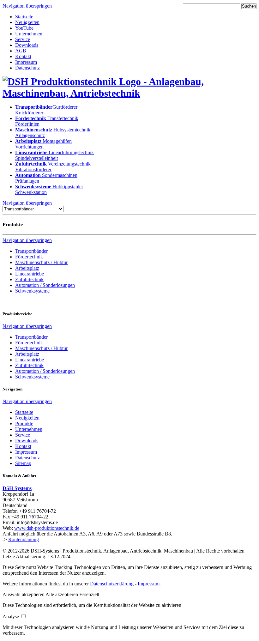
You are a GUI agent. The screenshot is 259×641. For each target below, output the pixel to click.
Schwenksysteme (32, 290)
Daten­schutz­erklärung (112, 583)
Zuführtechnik (29, 279)
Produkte (24, 423)
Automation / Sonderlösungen (45, 285)
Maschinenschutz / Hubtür (41, 262)
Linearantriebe (29, 273)
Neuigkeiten (27, 22)
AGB (20, 50)
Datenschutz (27, 67)
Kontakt (23, 56)
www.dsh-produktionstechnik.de (46, 528)
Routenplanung (23, 539)
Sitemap (23, 463)
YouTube (24, 28)
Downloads (26, 45)
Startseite (24, 16)
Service (22, 39)
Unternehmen (28, 33)
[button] (24, 594)
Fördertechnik (29, 256)
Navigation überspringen (27, 6)
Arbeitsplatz (27, 268)
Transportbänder (31, 251)
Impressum (26, 62)
